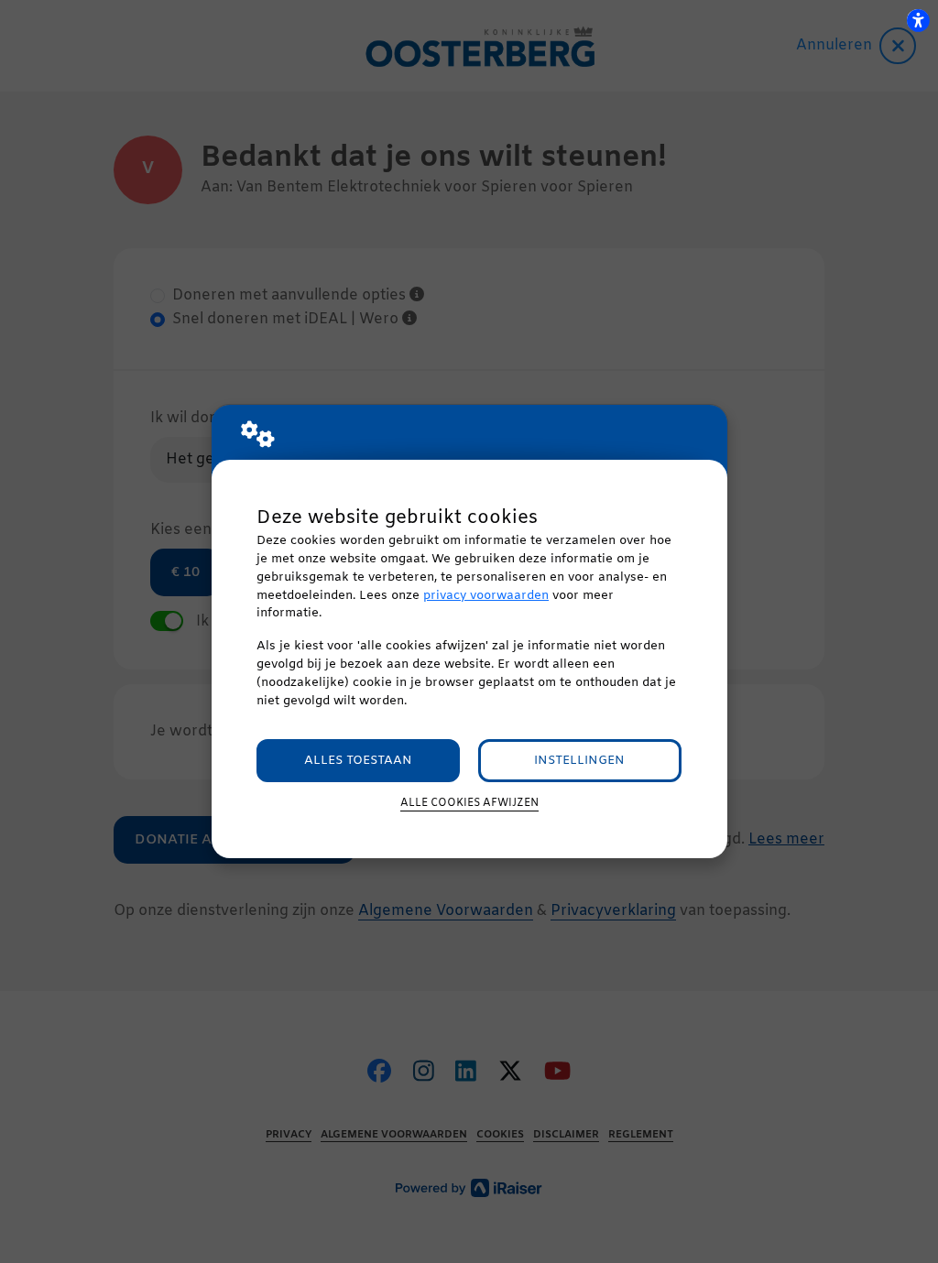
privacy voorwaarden (486, 596)
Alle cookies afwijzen (469, 803)
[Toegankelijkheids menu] (918, 20)
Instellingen (579, 760)
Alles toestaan (358, 760)
